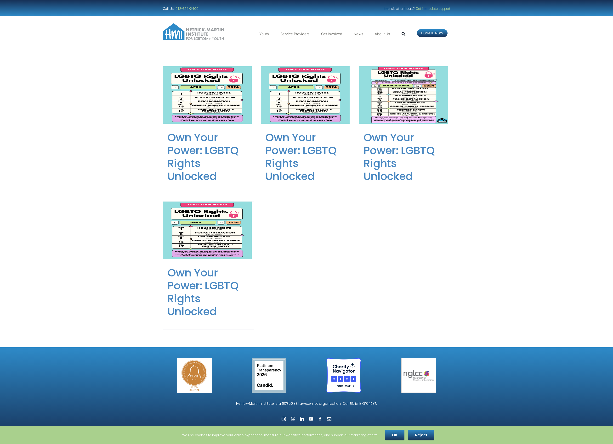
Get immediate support (433, 8)
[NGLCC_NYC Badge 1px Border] (418, 359)
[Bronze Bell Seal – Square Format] (194, 359)
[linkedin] (302, 419)
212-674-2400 (187, 8)
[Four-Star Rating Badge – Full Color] (343, 359)
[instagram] (284, 419)
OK (394, 435)
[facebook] (320, 419)
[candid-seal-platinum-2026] (269, 359)
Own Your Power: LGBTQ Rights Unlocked (202, 157)
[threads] (293, 419)
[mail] (329, 419)
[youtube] (311, 419)
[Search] (403, 34)
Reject (421, 435)
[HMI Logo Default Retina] (194, 25)
